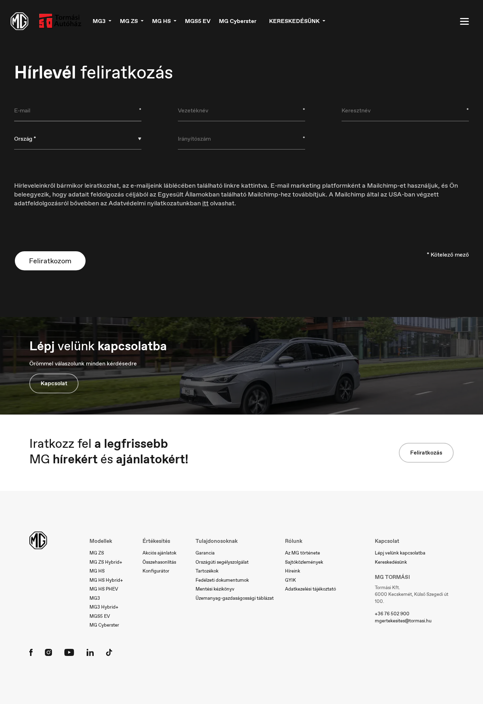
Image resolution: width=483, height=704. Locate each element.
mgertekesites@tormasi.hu (403, 621)
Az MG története (302, 553)
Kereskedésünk (391, 562)
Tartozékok (207, 571)
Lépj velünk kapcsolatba (400, 553)
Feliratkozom (50, 260)
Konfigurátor (155, 571)
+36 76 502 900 (392, 614)
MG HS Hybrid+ (106, 580)
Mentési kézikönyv (215, 589)
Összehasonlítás (159, 562)
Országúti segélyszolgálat (222, 562)
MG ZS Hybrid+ (105, 562)
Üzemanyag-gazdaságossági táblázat (235, 598)
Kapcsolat (54, 383)
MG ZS (96, 553)
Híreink (292, 571)
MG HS (97, 571)
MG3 (94, 598)
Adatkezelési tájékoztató (310, 589)
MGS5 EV (197, 21)
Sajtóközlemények (304, 562)
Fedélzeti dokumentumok (222, 580)
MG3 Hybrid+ (103, 607)
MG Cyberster (237, 21)
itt (205, 203)
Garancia (205, 553)
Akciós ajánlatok (159, 553)
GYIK (290, 580)
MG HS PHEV (103, 589)
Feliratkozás (426, 452)
